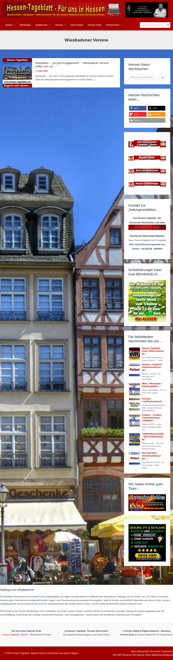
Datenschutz (143, 651)
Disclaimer (156, 651)
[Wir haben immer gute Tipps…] (147, 502)
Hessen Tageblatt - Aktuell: (15, 635)
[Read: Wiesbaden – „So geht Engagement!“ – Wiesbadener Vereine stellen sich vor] (17, 73)
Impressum (167, 651)
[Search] (168, 25)
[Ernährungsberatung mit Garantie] (147, 543)
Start (133, 651)
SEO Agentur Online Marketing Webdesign (152, 655)
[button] (13, 25)
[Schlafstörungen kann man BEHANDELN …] (147, 301)
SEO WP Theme (121, 655)
